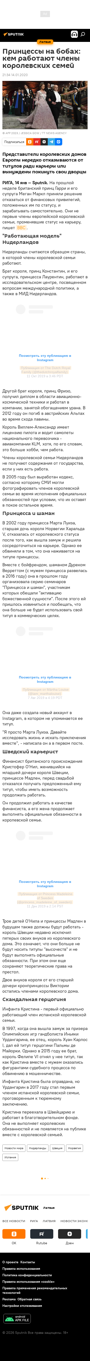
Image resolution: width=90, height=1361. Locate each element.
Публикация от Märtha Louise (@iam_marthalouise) (46, 692)
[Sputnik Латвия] (14, 36)
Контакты (27, 1262)
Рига (34, 1221)
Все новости (13, 1221)
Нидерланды (37, 1148)
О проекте (10, 1262)
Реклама (9, 1299)
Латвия (49, 1221)
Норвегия (74, 1148)
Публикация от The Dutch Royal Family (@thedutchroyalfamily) (46, 370)
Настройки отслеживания (22, 1305)
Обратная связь (30, 1299)
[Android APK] (17, 1319)
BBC (21, 227)
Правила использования (21, 1268)
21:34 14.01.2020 (15, 75)
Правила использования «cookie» (28, 1281)
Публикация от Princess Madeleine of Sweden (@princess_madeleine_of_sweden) (45, 898)
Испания (10, 1157)
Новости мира (14, 1148)
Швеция (57, 1148)
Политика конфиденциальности (27, 1275)
